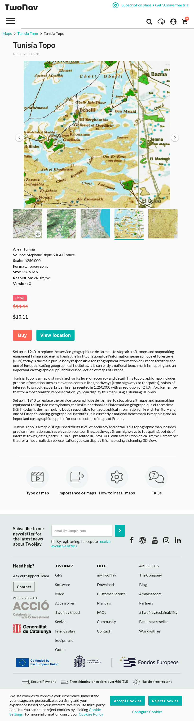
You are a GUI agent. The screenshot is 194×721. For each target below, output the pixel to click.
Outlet (60, 649)
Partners (146, 603)
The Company (150, 575)
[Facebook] (132, 540)
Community (106, 621)
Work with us (150, 631)
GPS (58, 575)
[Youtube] (155, 540)
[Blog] (142, 540)
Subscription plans (155, 5)
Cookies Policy (91, 714)
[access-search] (149, 22)
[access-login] (173, 22)
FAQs (101, 612)
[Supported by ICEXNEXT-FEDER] (97, 661)
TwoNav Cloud (67, 612)
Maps (7, 33)
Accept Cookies (127, 700)
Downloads (106, 584)
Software (62, 584)
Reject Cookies (165, 700)
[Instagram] (166, 540)
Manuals (104, 603)
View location (55, 335)
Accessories (65, 603)
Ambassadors (150, 593)
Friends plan (65, 631)
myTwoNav (106, 575)
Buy (22, 335)
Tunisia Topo (27, 33)
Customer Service (111, 593)
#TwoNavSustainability (158, 612)
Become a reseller (153, 621)
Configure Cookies (147, 711)
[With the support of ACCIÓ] (32, 616)
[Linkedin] (178, 540)
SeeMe (60, 621)
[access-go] (161, 22)
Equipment (64, 640)
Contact (24, 586)
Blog (143, 584)
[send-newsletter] (120, 531)
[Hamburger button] (10, 20)
